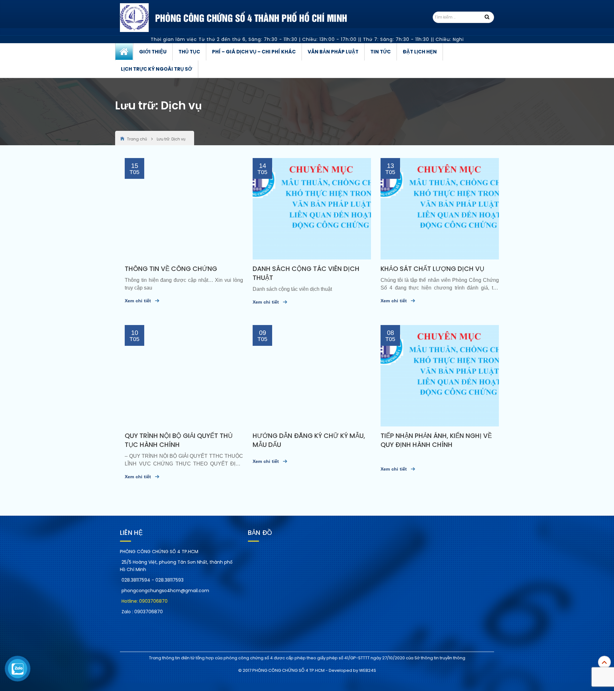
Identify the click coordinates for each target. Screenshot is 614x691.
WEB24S (367, 670)
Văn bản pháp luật (333, 51)
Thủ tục (189, 51)
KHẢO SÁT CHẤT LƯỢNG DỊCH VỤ (432, 268)
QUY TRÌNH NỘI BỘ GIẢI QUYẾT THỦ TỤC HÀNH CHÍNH (178, 440)
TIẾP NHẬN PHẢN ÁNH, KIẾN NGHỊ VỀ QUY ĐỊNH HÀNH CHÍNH (436, 440)
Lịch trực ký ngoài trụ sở (156, 69)
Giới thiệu (153, 51)
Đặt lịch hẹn (420, 51)
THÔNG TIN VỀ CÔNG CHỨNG (171, 268)
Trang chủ (124, 51)
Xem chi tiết (138, 300)
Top (604, 662)
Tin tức (380, 51)
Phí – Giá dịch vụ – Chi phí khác (254, 51)
